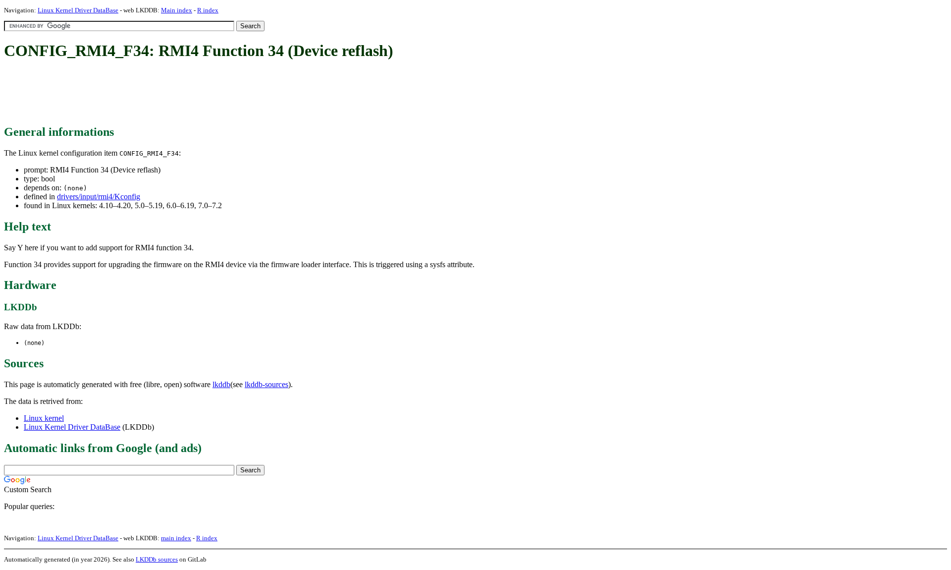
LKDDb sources (157, 559)
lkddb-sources (266, 384)
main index (176, 538)
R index (207, 10)
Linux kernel (44, 418)
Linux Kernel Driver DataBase (78, 10)
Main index (176, 10)
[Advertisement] (184, 93)
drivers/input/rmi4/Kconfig (98, 196)
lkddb (221, 384)
